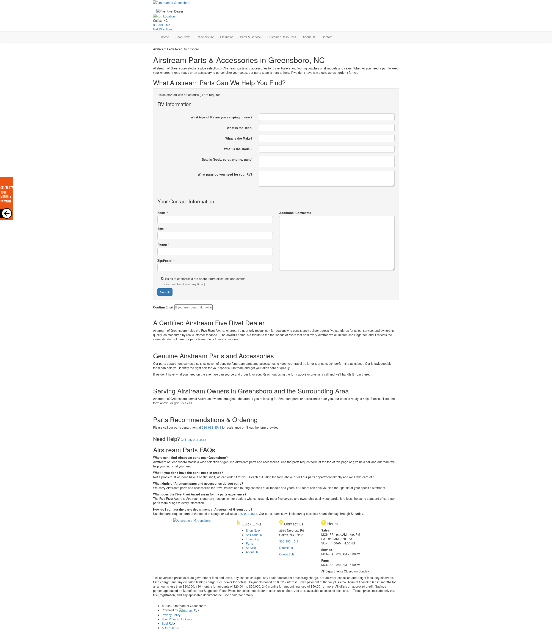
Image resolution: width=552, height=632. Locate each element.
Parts (249, 543)
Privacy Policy (171, 615)
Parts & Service (250, 37)
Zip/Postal (165, 260)
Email (162, 228)
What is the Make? (238, 138)
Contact (327, 37)
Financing (227, 37)
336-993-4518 (162, 25)
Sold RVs (168, 623)
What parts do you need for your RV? (225, 174)
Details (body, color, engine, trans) (227, 159)
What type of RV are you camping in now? (221, 117)
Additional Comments (295, 213)
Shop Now (183, 37)
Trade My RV (205, 37)
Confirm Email (163, 307)
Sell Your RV (254, 535)
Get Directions (162, 29)
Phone (163, 244)
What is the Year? (239, 128)
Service (251, 548)
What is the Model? (238, 149)
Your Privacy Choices (176, 619)
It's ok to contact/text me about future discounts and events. (205, 279)
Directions (286, 548)
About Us (309, 37)
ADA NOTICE (171, 628)
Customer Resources (281, 37)
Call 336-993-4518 (193, 439)
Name (162, 213)
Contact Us (286, 554)
